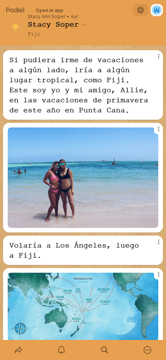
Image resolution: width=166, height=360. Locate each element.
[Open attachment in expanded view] (83, 177)
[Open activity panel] (62, 350)
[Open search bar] (105, 349)
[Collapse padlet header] (84, 24)
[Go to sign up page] (157, 10)
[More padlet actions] (148, 350)
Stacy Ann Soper (47, 16)
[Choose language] (140, 10)
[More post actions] (153, 59)
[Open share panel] (19, 350)
